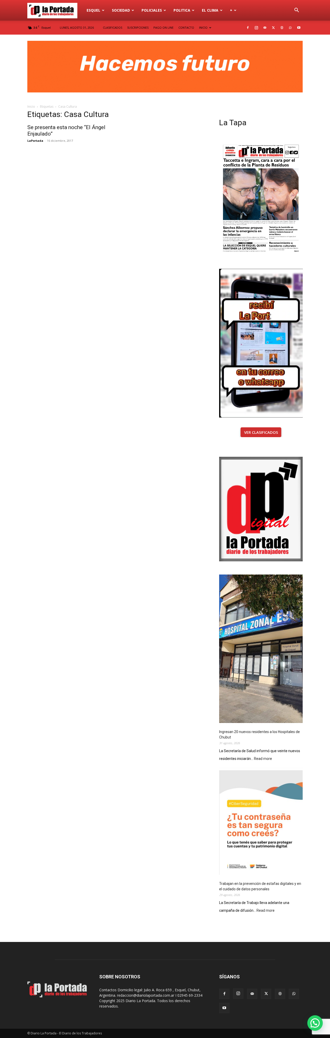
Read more (263, 759)
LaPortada (35, 141)
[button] (296, 10)
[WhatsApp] (290, 28)
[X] (273, 28)
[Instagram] (256, 28)
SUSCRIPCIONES (137, 27)
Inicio (31, 106)
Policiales (152, 10)
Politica (182, 10)
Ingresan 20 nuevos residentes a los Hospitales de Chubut (259, 734)
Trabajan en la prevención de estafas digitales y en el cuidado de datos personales (260, 886)
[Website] (282, 28)
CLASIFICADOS (112, 27)
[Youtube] (299, 28)
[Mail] (265, 28)
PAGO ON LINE (163, 27)
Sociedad (121, 10)
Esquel (93, 10)
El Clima (210, 10)
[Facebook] (248, 28)
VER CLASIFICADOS (261, 432)
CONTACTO (186, 27)
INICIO (203, 27)
